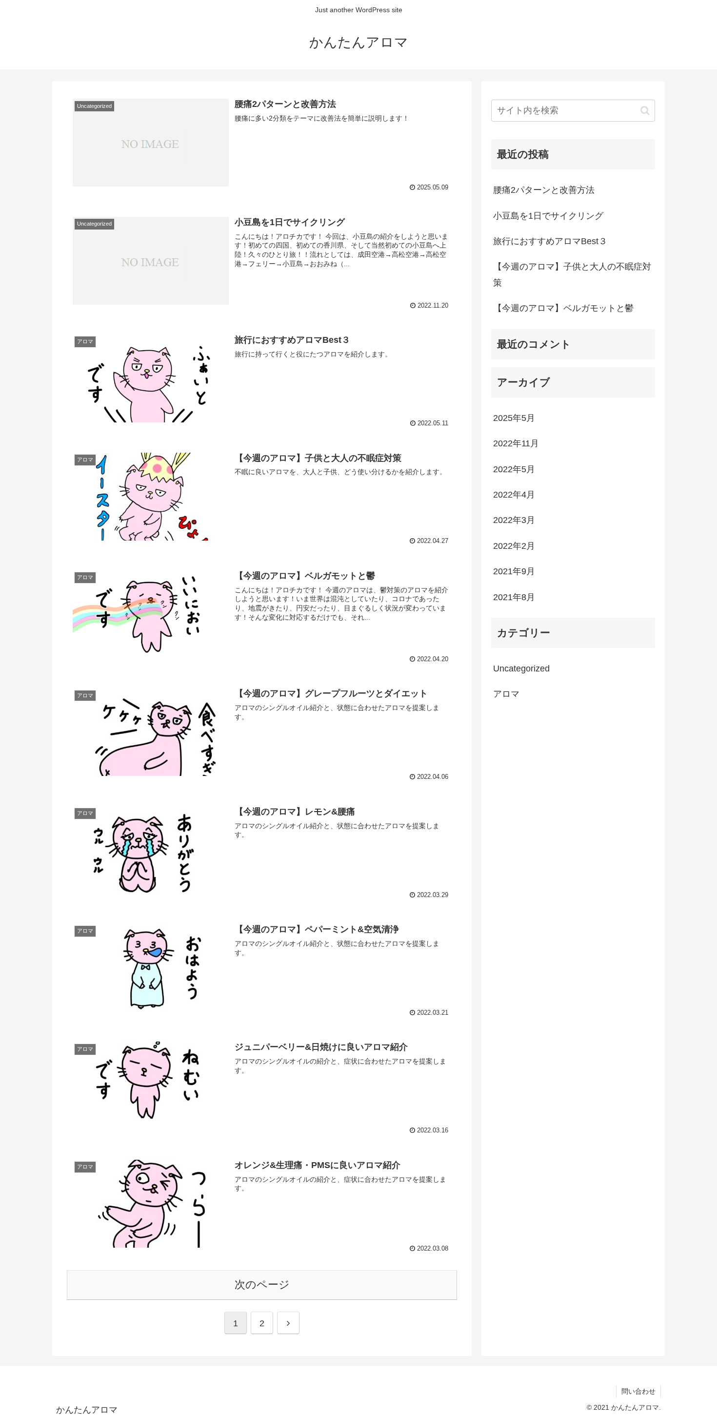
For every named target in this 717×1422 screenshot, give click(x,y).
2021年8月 (514, 597)
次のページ (262, 1284)
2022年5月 (514, 469)
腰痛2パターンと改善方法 (544, 190)
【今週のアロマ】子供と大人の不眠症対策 (572, 274)
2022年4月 (514, 495)
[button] (645, 110)
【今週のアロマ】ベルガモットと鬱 (563, 308)
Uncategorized (521, 668)
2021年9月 (514, 571)
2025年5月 (514, 417)
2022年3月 (514, 520)
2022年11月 (516, 443)
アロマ (506, 694)
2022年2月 (514, 545)
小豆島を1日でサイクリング (548, 216)
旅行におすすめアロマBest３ (550, 241)
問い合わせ (638, 1391)
